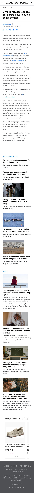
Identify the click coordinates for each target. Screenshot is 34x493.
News (10, 7)
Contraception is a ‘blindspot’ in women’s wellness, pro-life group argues (16, 293)
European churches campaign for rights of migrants (16, 161)
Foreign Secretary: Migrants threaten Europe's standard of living (15, 202)
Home (4, 7)
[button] (2, 3)
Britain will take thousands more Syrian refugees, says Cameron (16, 258)
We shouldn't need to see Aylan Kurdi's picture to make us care (16, 230)
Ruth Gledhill (7, 24)
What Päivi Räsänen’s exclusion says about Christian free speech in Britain (16, 331)
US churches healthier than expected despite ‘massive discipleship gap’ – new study (15, 396)
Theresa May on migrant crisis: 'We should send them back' (16, 173)
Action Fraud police (18, 60)
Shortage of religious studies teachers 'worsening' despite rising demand (15, 365)
